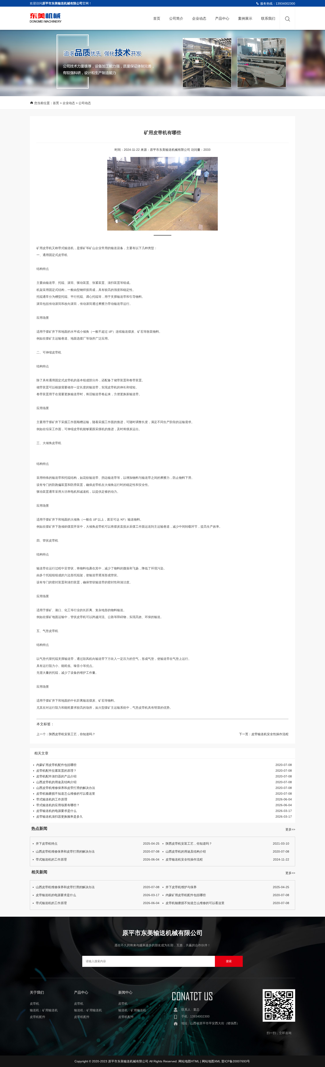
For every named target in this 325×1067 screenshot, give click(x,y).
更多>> (290, 829)
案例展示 (245, 18)
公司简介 (176, 18)
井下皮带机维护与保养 (227, 887)
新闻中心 (125, 992)
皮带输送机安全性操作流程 (270, 734)
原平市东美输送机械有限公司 (170, 149)
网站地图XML (211, 1061)
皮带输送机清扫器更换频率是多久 (59, 816)
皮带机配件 (37, 1017)
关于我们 (37, 992)
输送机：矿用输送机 (44, 1010)
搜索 (229, 961)
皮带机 (34, 1003)
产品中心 (222, 18)
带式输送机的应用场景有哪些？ (58, 805)
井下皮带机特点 (97, 843)
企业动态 (199, 18)
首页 (156, 18)
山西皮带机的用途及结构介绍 (56, 782)
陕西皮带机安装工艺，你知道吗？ (72, 734)
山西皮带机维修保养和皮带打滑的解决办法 (65, 788)
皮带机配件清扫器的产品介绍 (56, 776)
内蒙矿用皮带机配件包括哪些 (56, 765)
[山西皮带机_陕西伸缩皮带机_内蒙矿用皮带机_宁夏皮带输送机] (45, 16)
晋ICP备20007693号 (235, 1061)
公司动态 (84, 103)
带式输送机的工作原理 (51, 799)
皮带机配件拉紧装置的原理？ (56, 770)
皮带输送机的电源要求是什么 (56, 811)
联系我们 (268, 18)
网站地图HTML (188, 1061)
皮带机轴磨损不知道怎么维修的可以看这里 (65, 793)
